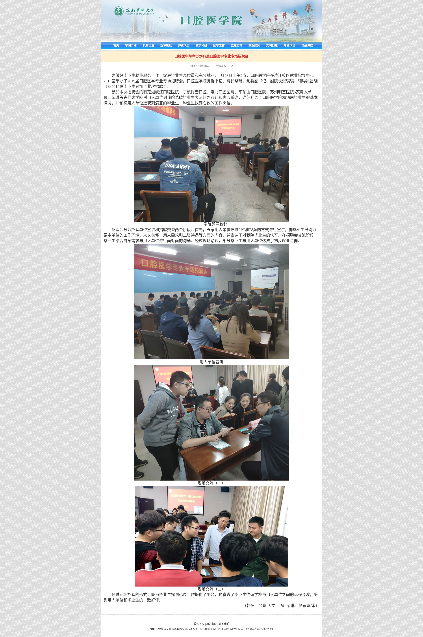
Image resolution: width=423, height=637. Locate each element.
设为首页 (199, 624)
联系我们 (224, 624)
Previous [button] (26, 316)
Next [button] (396, 316)
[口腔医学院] (211, 40)
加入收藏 (211, 624)
